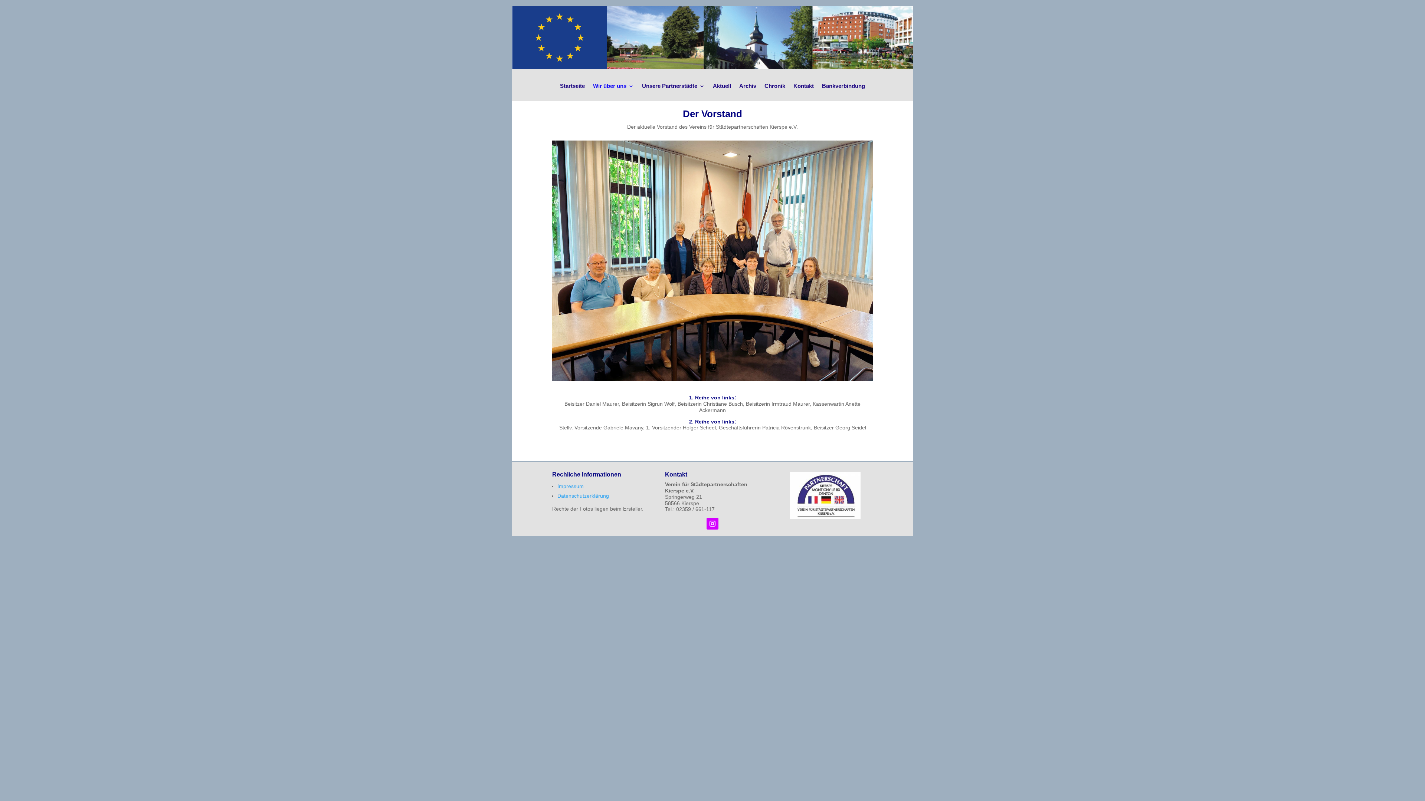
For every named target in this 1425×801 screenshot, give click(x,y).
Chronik (774, 86)
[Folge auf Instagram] (712, 524)
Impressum (570, 486)
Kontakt (803, 86)
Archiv (747, 86)
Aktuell (722, 86)
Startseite (572, 86)
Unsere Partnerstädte (669, 86)
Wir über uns (609, 86)
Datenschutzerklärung (583, 496)
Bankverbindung (843, 86)
